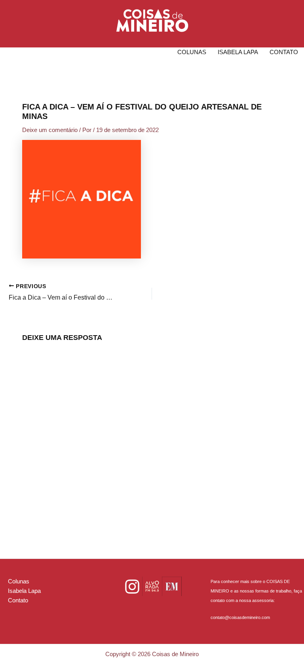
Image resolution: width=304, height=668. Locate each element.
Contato (284, 52)
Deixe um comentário (50, 130)
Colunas (191, 52)
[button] (152, 20)
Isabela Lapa (238, 52)
